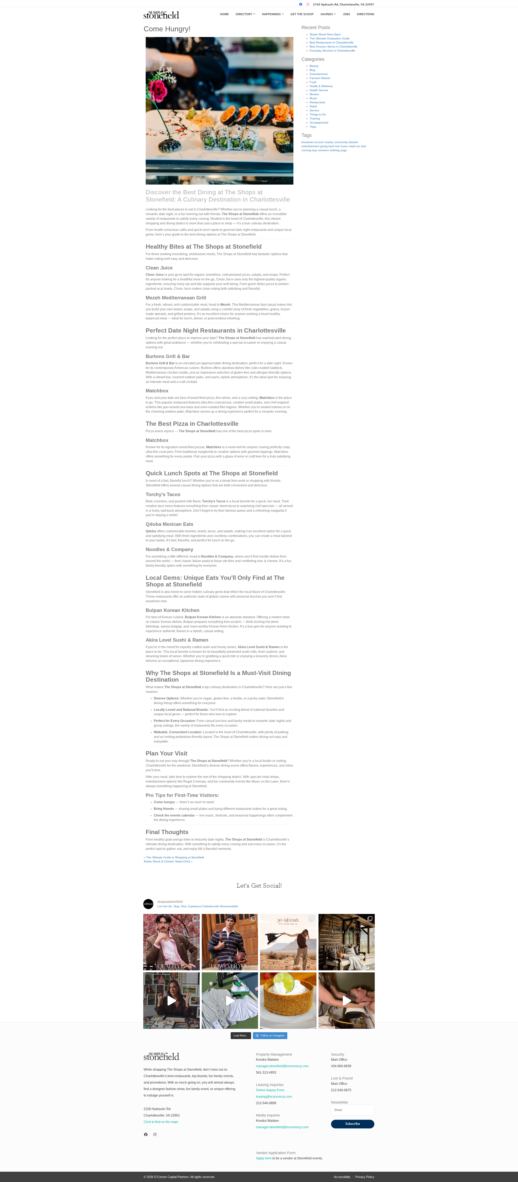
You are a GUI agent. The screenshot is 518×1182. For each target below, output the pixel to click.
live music (341, 146)
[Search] (294, 4)
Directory (244, 14)
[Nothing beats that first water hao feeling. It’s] (346, 1000)
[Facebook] (301, 4)
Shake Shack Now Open (325, 34)
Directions (365, 14)
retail (352, 146)
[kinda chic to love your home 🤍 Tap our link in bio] (346, 942)
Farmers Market (320, 78)
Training (315, 118)
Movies (314, 94)
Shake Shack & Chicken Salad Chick (168, 861)
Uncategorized (319, 122)
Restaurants (317, 102)
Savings (327, 14)
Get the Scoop (302, 14)
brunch (319, 142)
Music (313, 98)
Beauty (314, 66)
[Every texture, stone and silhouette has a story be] (171, 1000)
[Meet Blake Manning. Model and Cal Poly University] (230, 942)
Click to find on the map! (161, 1122)
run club (361, 146)
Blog (312, 70)
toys (314, 150)
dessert (353, 142)
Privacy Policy (364, 1177)
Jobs (346, 14)
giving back (327, 146)
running (306, 150)
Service (314, 110)
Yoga (313, 126)
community (341, 142)
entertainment (310, 146)
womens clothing (329, 150)
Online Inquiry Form (270, 1090)
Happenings (271, 14)
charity (329, 142)
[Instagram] (308, 4)
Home (224, 14)
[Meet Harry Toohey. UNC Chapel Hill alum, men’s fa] (171, 942)
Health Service (319, 90)
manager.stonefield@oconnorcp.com (282, 1066)
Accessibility (342, 1177)
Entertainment (319, 74)
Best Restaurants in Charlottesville (331, 42)
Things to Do (318, 114)
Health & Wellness (321, 86)
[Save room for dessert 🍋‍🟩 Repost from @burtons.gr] (288, 1000)
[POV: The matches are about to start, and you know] (230, 1000)
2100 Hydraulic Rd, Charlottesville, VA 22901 (343, 4)
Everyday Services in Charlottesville (332, 50)
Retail (313, 106)
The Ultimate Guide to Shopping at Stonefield (174, 857)
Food (313, 82)
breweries (307, 142)
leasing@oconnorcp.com (274, 1096)
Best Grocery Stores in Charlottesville (333, 46)
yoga (343, 150)
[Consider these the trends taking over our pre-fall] (288, 942)
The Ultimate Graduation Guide (330, 38)
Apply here (264, 1158)
